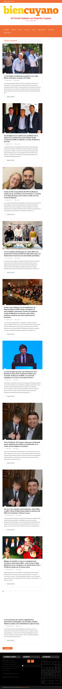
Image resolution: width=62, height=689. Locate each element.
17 (42, 673)
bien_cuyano (16, 80)
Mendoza (13, 29)
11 (45, 671)
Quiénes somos (7, 32)
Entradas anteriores (8, 648)
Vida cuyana (51, 29)
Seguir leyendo (10, 96)
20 (51, 673)
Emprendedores (41, 29)
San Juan (27, 29)
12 (48, 671)
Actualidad (6, 29)
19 (48, 673)
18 (45, 673)
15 (56, 671)
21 (54, 673)
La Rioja (33, 29)
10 (42, 671)
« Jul (43, 682)
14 (54, 671)
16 (59, 671)
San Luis (20, 29)
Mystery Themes (25, 687)
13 (51, 671)
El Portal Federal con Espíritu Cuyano (31, 18)
